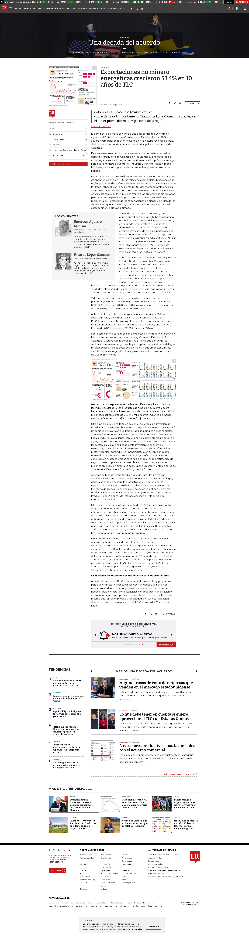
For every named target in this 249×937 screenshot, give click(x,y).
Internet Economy (87, 880)
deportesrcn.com (154, 906)
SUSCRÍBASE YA (166, 645)
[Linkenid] (142, 9)
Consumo (84, 864)
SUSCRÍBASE (242, 2)
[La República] (4, 8)
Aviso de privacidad (156, 864)
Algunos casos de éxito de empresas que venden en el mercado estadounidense (156, 685)
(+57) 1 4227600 (56, 862)
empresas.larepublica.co (98, 903)
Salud (55, 724)
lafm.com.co (125, 906)
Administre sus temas (61, 164)
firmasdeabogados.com (121, 903)
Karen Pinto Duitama (101, 127)
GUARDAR (194, 104)
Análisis (125, 855)
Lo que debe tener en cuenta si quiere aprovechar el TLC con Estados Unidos (154, 716)
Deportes (57, 693)
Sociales (83, 889)
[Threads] (70, 851)
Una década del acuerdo (124, 42)
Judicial (73, 818)
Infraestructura (107, 876)
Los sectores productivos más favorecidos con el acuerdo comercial (157, 747)
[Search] (229, 8)
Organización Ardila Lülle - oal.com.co (189, 903)
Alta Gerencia (106, 855)
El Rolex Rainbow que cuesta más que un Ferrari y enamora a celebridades (67, 683)
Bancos (125, 818)
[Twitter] (137, 9)
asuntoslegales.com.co (58, 903)
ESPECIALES (29, 8)
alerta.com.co (139, 906)
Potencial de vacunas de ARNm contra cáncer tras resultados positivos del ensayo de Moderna (66, 731)
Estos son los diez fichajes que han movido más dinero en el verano (68, 698)
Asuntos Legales (87, 858)
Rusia (72, 797)
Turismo (56, 742)
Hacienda (126, 797)
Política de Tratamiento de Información (164, 870)
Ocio (124, 880)
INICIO (18, 8)
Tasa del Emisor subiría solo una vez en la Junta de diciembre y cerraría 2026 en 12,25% (134, 804)
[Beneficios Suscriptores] (237, 8)
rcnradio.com (95, 906)
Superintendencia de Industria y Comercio (165, 876)
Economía (126, 864)
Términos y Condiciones (158, 867)
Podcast (83, 883)
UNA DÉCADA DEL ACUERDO (51, 8)
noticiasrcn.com (110, 906)
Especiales (105, 870)
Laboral (56, 759)
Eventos (125, 870)
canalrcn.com (81, 906)
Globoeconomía (129, 873)
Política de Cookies (132, 929)
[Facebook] (131, 9)
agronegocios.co (78, 903)
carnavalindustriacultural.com (61, 906)
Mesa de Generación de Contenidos (163, 855)
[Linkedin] (180, 103)
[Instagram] (65, 851)
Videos (104, 889)
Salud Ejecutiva (128, 883)
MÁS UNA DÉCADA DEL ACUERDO (179, 774)
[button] (94, 635)
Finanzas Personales (109, 873)
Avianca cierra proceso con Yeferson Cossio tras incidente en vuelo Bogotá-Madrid (83, 825)
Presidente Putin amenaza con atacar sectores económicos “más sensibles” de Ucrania (81, 805)
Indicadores (85, 876)
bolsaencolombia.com (143, 903)
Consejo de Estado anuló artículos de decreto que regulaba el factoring (135, 823)
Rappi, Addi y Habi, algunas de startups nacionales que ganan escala (67, 714)
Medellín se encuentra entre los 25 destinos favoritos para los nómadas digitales (186, 825)
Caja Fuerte (106, 858)
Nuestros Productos (156, 858)
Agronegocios (86, 855)
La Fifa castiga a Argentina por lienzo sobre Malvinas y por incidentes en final (185, 804)
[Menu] (10, 8)
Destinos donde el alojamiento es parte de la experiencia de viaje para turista (66, 748)
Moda (55, 677)
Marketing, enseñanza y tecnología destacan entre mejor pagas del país (66, 765)
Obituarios (105, 880)
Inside (124, 876)
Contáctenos (153, 861)
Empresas (84, 870)
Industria (57, 708)
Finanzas (83, 873)
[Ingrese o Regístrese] (245, 8)
